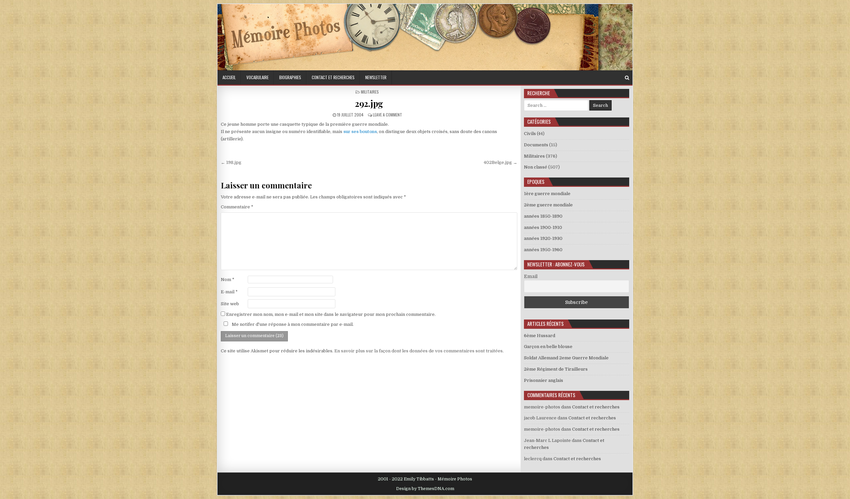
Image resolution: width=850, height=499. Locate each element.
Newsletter (375, 77)
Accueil (229, 77)
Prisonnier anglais (543, 380)
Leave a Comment (387, 114)
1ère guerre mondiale (547, 193)
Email (531, 276)
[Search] (627, 77)
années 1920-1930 (543, 238)
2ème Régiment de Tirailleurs (556, 369)
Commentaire (237, 206)
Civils (530, 133)
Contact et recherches (333, 77)
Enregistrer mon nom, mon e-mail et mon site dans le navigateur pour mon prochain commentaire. (331, 314)
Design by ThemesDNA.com (425, 488)
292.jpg (369, 103)
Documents (536, 144)
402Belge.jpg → (500, 162)
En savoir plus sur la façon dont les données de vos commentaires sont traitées (418, 350)
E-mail (229, 291)
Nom (227, 279)
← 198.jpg (231, 162)
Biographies (290, 77)
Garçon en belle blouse (548, 346)
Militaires (370, 92)
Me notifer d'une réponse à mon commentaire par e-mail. (292, 324)
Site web (230, 303)
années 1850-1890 (543, 216)
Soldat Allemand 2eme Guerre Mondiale (566, 357)
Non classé (535, 167)
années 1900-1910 (543, 227)
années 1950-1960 (543, 249)
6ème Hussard (539, 335)
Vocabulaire (257, 77)
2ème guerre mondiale (548, 204)
